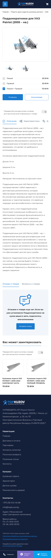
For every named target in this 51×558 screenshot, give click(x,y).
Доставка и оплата (11, 441)
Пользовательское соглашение (15, 539)
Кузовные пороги (11, 476)
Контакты (7, 464)
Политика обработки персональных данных (20, 536)
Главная (6, 436)
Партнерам (8, 445)
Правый (10, 83)
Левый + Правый (14, 89)
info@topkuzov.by (11, 507)
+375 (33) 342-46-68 (11, 503)
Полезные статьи (11, 459)
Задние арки (9, 481)
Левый (10, 78)
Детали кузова (9, 486)
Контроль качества (12, 450)
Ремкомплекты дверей (14, 490)
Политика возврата (12, 454)
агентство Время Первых (12, 546)
